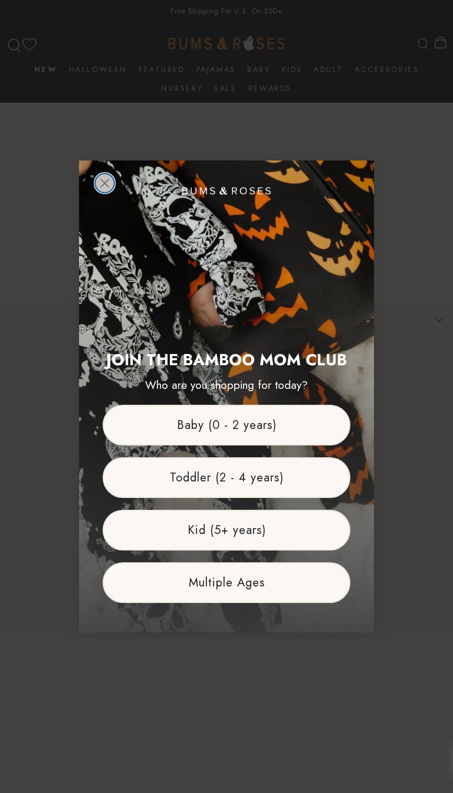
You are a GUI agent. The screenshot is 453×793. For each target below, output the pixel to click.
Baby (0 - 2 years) (227, 425)
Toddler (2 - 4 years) (227, 477)
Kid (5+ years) (227, 530)
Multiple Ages (227, 582)
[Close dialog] (104, 183)
